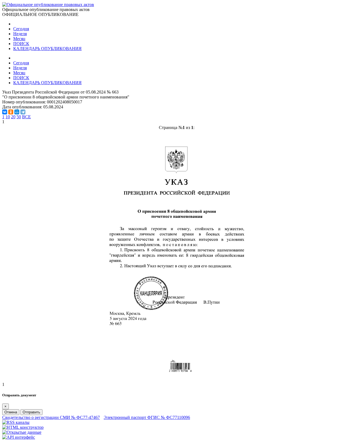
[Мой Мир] (16, 111)
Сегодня (21, 28)
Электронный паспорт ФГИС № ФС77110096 (147, 417)
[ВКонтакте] (4, 111)
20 (13, 116)
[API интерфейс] (18, 437)
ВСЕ (26, 116)
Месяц (19, 38)
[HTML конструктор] (23, 427)
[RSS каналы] (16, 422)
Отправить (31, 412)
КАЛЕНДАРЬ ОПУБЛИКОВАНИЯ (47, 48)
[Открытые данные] (21, 432)
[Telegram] (22, 111)
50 (19, 116)
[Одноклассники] (10, 111)
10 (8, 116)
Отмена (10, 412)
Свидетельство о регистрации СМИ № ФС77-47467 (51, 417)
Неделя (20, 33)
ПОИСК (21, 43)
